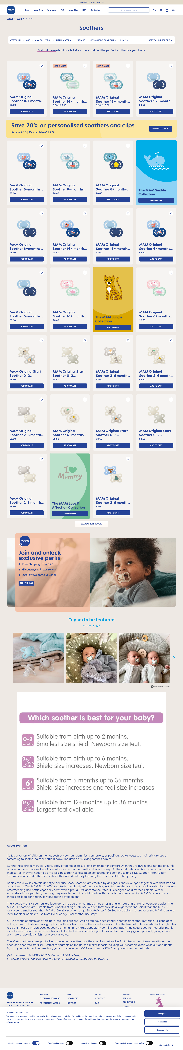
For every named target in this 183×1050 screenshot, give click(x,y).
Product (81, 40)
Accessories (15, 40)
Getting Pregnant (50, 998)
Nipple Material (64, 40)
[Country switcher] (173, 10)
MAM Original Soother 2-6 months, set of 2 (113, 373)
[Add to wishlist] (41, 66)
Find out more (46, 50)
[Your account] (161, 10)
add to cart (27, 111)
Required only (162, 1030)
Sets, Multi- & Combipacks (103, 40)
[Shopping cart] (167, 9)
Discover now (113, 327)
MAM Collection (43, 40)
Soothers (72, 998)
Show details (164, 1045)
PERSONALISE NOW (160, 129)
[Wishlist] (154, 9)
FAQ (97, 1003)
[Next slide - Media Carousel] (173, 657)
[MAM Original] (27, 82)
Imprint (127, 1007)
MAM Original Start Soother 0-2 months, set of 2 (26, 373)
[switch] (69, 1043)
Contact (100, 998)
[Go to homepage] (11, 10)
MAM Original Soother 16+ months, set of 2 (27, 99)
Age (28, 40)
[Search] (146, 10)
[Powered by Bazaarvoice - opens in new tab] (160, 686)
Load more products (91, 524)
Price (122, 40)
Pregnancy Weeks (50, 1003)
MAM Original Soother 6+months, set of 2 (25, 187)
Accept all (162, 1013)
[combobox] (128, 9)
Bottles (71, 1003)
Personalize (162, 1022)
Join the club (26, 583)
